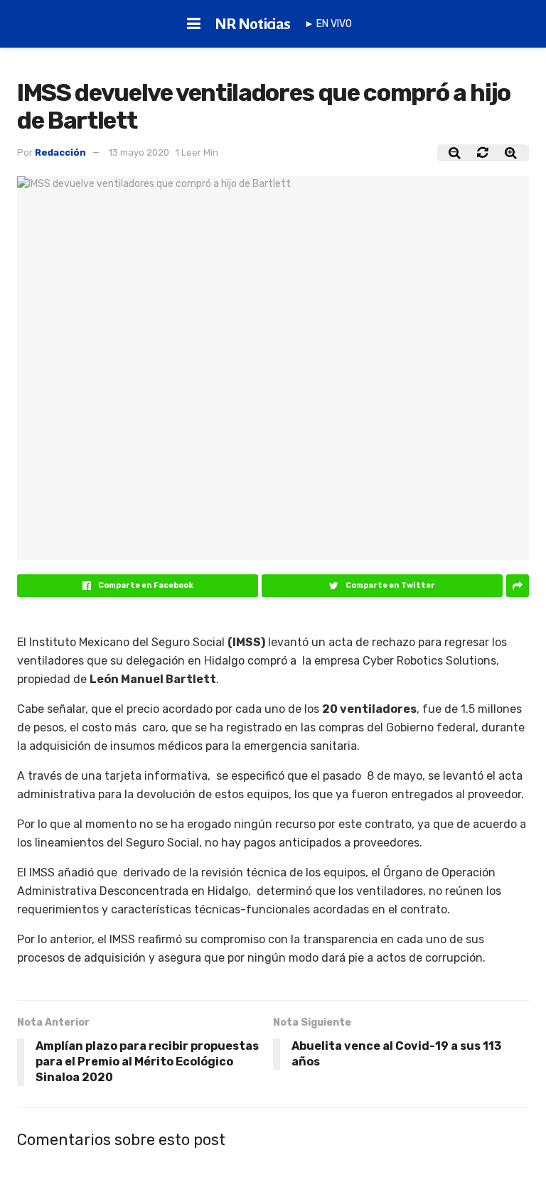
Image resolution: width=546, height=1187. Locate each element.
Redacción (60, 152)
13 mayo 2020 (139, 152)
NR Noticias (253, 24)
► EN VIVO (328, 24)
